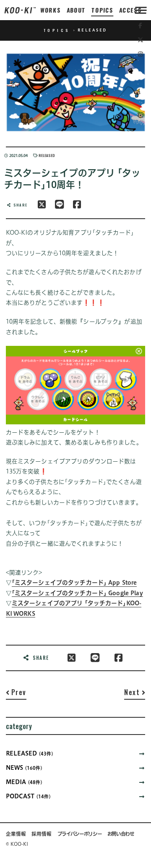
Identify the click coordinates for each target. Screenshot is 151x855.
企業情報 (16, 833)
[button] (16, 694)
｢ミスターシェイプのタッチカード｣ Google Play (77, 593)
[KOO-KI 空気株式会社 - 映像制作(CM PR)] (20, 9)
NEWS (24, 768)
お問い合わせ (120, 833)
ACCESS (130, 10)
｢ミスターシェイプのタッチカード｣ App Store (74, 583)
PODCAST (28, 796)
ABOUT (76, 10)
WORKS (50, 10)
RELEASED (47, 155)
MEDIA (24, 782)
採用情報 (41, 833)
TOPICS (102, 10)
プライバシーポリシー (79, 833)
